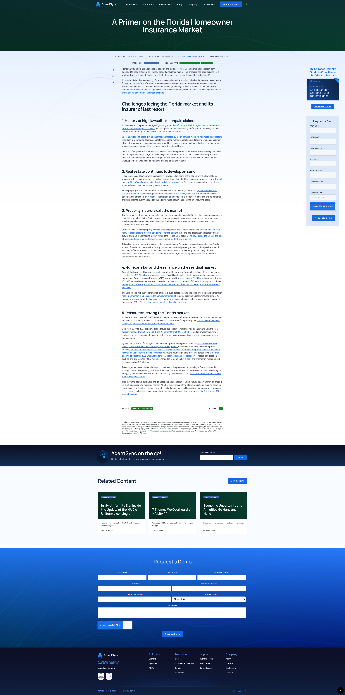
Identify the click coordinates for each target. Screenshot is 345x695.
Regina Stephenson (194, 56)
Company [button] (192, 4)
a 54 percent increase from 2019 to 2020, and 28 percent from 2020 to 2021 (170, 330)
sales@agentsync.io (106, 668)
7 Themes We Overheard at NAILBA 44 (171, 511)
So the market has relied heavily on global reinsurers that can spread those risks (171, 322)
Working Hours (206, 658)
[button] (245, 4)
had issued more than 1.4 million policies (167, 302)
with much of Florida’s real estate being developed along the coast (172, 181)
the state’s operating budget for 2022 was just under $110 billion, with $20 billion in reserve (170, 354)
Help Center (205, 663)
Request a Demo (231, 4)
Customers (209, 4)
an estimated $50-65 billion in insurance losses (144, 275)
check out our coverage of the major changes (143, 92)
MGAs (151, 668)
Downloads (179, 672)
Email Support (206, 668)
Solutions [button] (147, 4)
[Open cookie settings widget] (340, 690)
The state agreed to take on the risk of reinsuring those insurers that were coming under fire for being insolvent (172, 237)
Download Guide (322, 106)
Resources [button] (165, 4)
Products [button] (131, 4)
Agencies (153, 663)
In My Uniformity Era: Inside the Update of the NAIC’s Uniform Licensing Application (121, 509)
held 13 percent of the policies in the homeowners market (149, 296)
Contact (229, 663)
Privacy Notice (129, 691)
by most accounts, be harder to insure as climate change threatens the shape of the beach (169, 192)
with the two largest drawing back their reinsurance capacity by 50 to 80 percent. (169, 345)
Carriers (152, 658)
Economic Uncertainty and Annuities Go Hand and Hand (222, 509)
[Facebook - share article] (113, 69)
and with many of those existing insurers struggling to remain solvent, (171, 231)
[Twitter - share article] (113, 82)
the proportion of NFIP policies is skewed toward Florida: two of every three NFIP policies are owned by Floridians (171, 286)
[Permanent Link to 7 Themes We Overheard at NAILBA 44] (172, 505)
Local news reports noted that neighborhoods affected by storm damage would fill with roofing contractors (172, 137)
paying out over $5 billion (189, 278)
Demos (178, 668)
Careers (229, 672)
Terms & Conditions (108, 691)
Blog (179, 4)
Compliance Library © (184, 663)
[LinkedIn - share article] (113, 76)
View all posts (237, 480)
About (228, 658)
